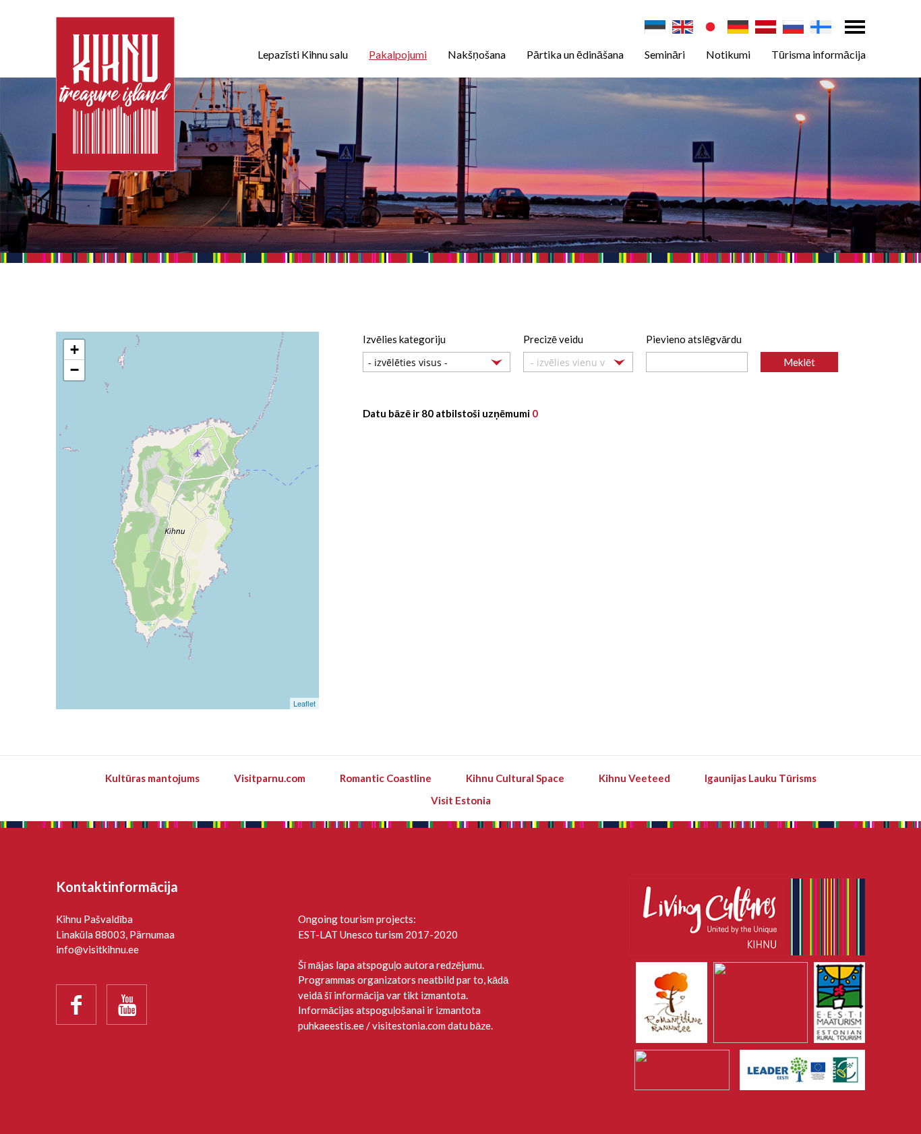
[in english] (682, 27)
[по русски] (793, 27)
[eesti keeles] (655, 27)
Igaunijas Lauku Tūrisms (760, 778)
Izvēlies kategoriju (404, 339)
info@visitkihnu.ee (97, 949)
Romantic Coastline (386, 778)
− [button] (74, 369)
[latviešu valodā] (765, 27)
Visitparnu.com (269, 778)
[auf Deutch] (737, 27)
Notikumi (728, 54)
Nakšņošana (477, 54)
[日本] (710, 27)
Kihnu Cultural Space (515, 778)
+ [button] (74, 349)
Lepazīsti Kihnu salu (303, 54)
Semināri (665, 54)
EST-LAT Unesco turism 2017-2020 (378, 934)
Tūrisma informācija (818, 54)
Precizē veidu (553, 339)
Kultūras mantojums (152, 778)
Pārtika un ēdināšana (575, 54)
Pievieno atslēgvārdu (694, 339)
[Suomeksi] (820, 27)
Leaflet (304, 703)
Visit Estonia (461, 800)
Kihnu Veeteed (634, 778)
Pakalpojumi (398, 54)
